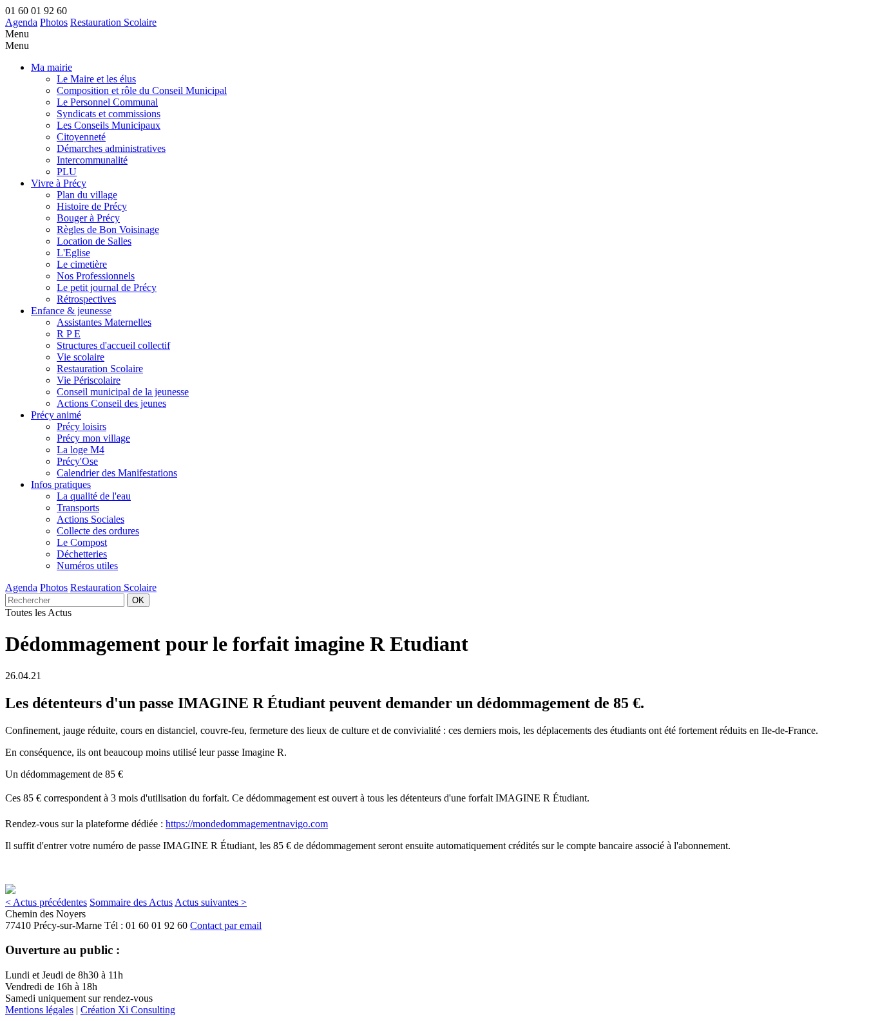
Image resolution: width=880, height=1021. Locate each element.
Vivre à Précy (58, 183)
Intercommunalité (92, 160)
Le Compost (82, 542)
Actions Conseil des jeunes (111, 403)
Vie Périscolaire (88, 380)
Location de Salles (94, 241)
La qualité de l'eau (94, 496)
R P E (69, 333)
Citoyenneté (81, 136)
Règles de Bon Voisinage (108, 229)
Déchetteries (82, 553)
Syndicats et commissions (108, 113)
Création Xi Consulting (128, 1009)
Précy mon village (93, 438)
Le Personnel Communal (107, 102)
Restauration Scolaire (113, 22)
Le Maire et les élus (96, 78)
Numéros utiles (87, 565)
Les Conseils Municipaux (108, 125)
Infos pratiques (61, 484)
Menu (17, 33)
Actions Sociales (90, 519)
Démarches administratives (111, 148)
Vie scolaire (80, 356)
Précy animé (56, 414)
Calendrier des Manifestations (117, 472)
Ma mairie (51, 67)
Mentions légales (39, 1009)
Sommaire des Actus (131, 902)
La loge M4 (80, 449)
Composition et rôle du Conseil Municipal (142, 90)
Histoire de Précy (92, 206)
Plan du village (87, 194)
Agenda (21, 22)
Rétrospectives (86, 299)
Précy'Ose (77, 461)
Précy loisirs (81, 426)
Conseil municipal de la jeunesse (123, 391)
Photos (54, 22)
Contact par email (226, 925)
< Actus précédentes (46, 902)
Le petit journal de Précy (107, 287)
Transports (78, 507)
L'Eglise (73, 252)
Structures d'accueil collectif (113, 345)
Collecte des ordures (98, 530)
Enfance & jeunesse (71, 310)
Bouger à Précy (88, 217)
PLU (67, 171)
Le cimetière (82, 264)
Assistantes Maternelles (104, 322)
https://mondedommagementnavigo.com (247, 823)
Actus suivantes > (211, 902)
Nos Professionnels (96, 275)
